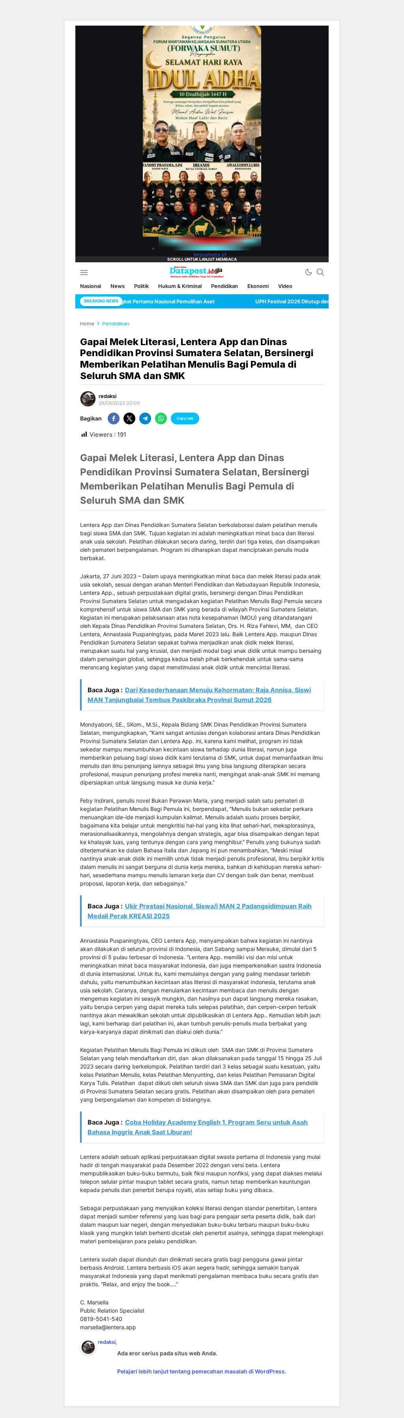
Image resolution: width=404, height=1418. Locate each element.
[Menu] (84, 272)
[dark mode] (308, 272)
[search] (320, 272)
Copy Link (185, 418)
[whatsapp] (161, 418)
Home (87, 323)
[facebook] (114, 418)
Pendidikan (115, 323)
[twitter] (129, 418)
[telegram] (145, 418)
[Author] (88, 399)
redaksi (107, 396)
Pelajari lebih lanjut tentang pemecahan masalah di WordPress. (201, 1371)
